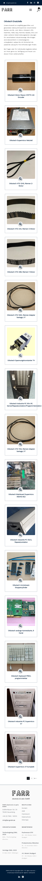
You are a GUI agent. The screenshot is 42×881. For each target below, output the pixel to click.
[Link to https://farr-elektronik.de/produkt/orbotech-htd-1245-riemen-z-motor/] (20, 178)
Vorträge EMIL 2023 (9, 850)
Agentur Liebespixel (29, 872)
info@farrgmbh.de (11, 3)
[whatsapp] (34, 2)
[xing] (38, 2)
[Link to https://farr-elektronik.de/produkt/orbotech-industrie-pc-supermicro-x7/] (20, 716)
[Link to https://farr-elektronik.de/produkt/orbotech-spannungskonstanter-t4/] (20, 355)
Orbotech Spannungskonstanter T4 (21, 360)
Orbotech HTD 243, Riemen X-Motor (21, 229)
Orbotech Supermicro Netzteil (21, 140)
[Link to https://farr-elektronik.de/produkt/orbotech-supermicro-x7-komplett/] (20, 762)
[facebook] (27, 2)
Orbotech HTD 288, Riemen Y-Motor (21, 272)
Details (21, 76)
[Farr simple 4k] (7, 8)
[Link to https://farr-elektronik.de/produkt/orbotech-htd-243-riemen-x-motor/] (20, 224)
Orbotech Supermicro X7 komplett (21, 767)
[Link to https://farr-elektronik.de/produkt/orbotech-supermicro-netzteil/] (20, 135)
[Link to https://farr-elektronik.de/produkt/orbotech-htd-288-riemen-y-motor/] (20, 267)
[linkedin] (31, 2)
